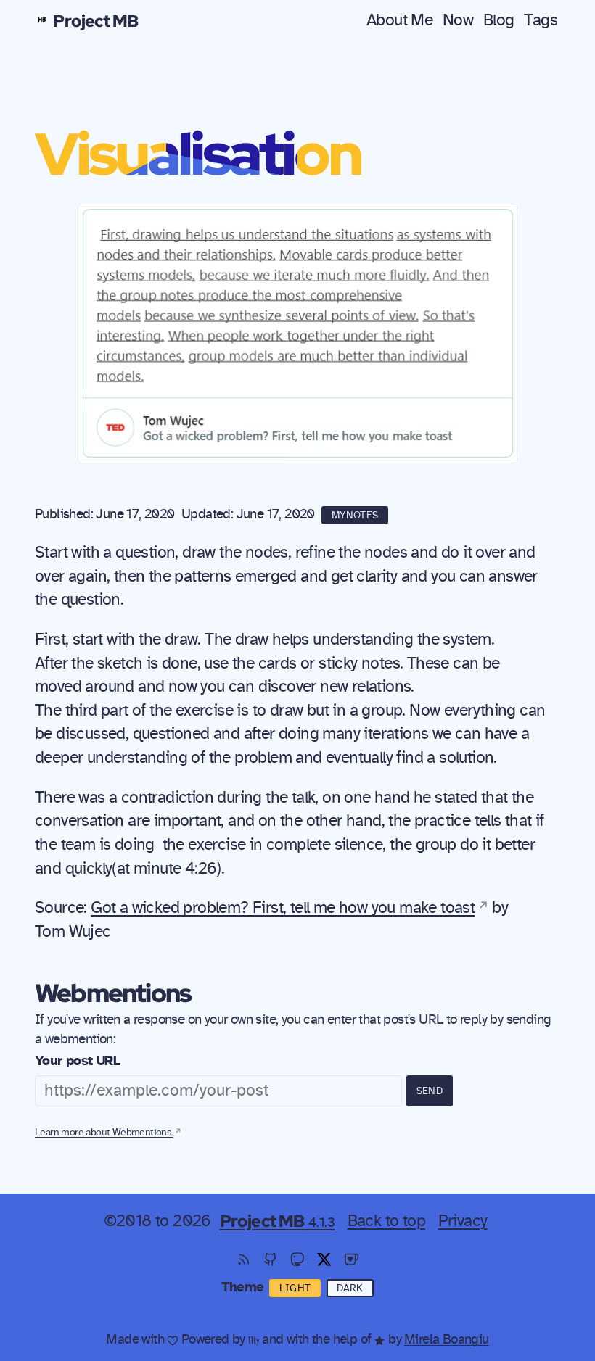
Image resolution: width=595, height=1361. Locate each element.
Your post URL (77, 1061)
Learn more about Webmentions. (104, 1133)
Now (458, 20)
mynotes (355, 515)
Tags (540, 20)
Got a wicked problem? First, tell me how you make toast (283, 908)
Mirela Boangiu (446, 1339)
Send (429, 1091)
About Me (399, 20)
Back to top (386, 1221)
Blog (498, 20)
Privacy (463, 1221)
